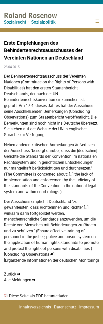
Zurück (10, 274)
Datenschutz (65, 307)
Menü (97, 22)
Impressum (89, 307)
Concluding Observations (27, 254)
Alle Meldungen (17, 280)
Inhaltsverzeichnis (35, 307)
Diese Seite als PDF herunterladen (38, 296)
